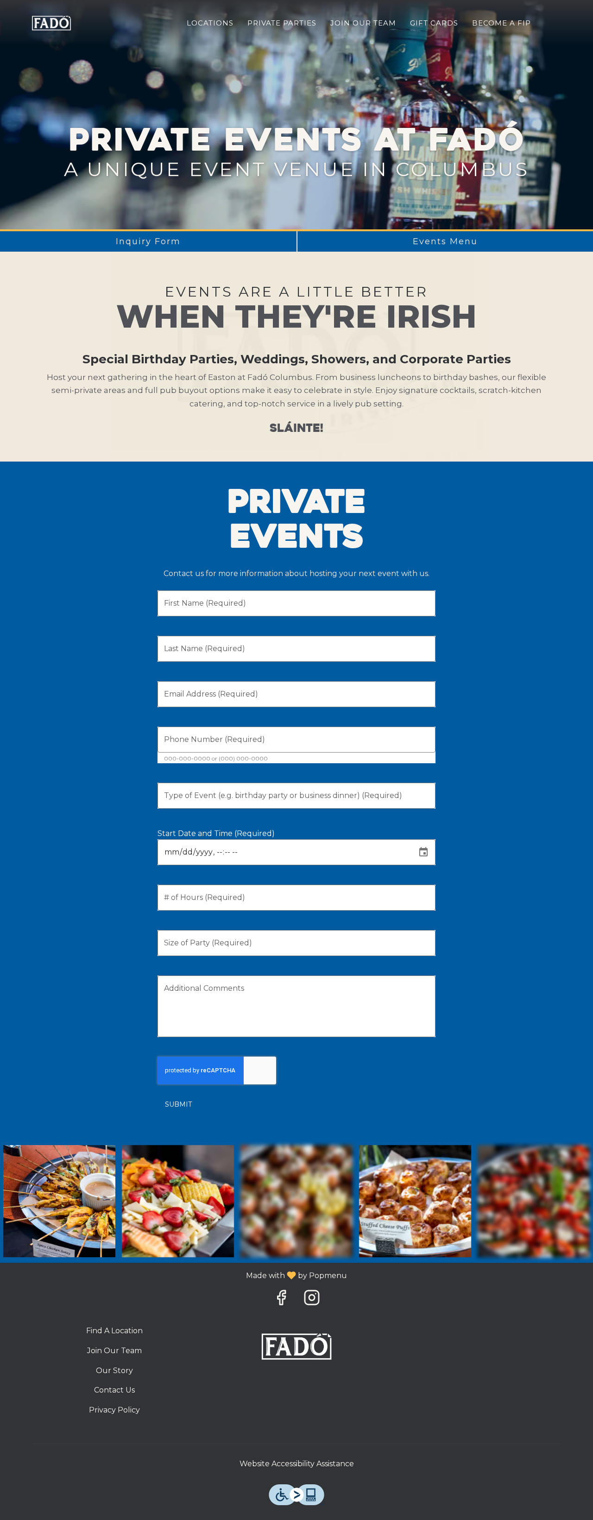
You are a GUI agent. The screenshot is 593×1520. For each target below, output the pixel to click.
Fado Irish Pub (297, 1347)
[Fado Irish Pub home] (51, 23)
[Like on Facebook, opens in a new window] (281, 1300)
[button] (59, 1201)
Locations (210, 23)
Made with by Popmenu (177, 1275)
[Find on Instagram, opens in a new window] (311, 1300)
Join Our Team (363, 23)
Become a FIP (501, 23)
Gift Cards (434, 23)
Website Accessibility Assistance (297, 1463)
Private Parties (281, 23)
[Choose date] (423, 852)
